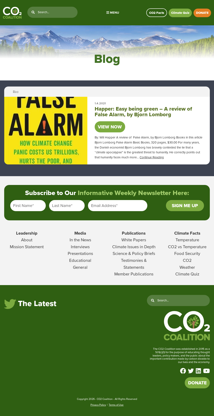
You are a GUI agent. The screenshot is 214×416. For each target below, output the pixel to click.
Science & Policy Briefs (134, 253)
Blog (15, 91)
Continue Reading (152, 157)
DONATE (202, 12)
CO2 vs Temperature (187, 247)
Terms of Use (116, 405)
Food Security (187, 253)
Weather (187, 267)
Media (80, 233)
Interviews (80, 247)
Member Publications (133, 274)
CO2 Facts (156, 12)
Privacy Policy (98, 405)
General (80, 267)
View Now (110, 126)
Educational (80, 260)
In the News (80, 240)
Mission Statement (27, 247)
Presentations (80, 253)
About (26, 240)
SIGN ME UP (185, 205)
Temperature (187, 240)
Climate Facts (187, 233)
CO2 (187, 260)
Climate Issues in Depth (133, 247)
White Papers (133, 240)
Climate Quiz (180, 12)
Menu (114, 12)
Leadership (26, 233)
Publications (134, 233)
